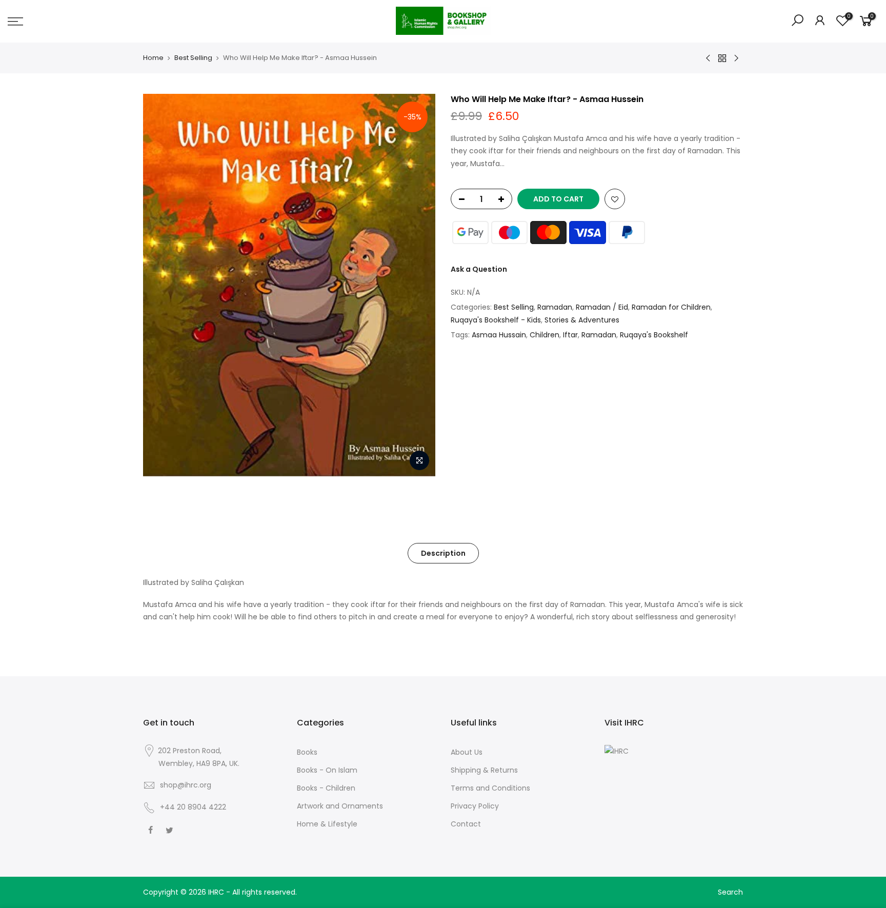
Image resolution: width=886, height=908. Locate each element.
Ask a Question (479, 269)
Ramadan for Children (671, 307)
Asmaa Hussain (499, 335)
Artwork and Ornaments (340, 806)
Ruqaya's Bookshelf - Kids (496, 320)
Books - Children (326, 788)
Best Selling (193, 58)
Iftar (570, 335)
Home (153, 58)
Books (307, 752)
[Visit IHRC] (617, 750)
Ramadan (554, 307)
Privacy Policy (475, 806)
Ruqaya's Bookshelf (654, 335)
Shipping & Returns (484, 770)
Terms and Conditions (490, 788)
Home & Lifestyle (327, 824)
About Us (466, 752)
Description (443, 553)
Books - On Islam (327, 770)
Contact (466, 824)
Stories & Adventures (582, 320)
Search (730, 892)
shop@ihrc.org (185, 785)
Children (544, 335)
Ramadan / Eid (602, 307)
